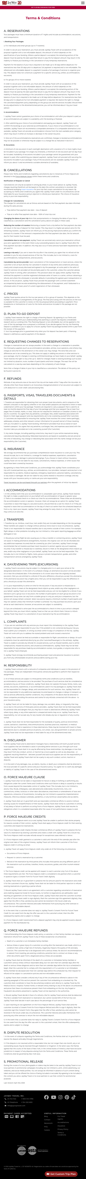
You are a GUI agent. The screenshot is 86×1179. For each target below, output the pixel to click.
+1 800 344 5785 (27, 1099)
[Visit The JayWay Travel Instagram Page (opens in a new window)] (60, 1097)
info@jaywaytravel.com (16, 1106)
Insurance (61, 1126)
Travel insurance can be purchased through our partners (25, 482)
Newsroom (48, 1123)
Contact (47, 1120)
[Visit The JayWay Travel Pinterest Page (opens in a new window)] (67, 1097)
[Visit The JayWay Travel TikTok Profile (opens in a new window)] (74, 1097)
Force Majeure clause (23, 176)
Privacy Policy (63, 1129)
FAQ (45, 1127)
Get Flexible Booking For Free (43, 7)
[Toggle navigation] (82, 3)
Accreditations (63, 1122)
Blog (46, 1116)
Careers (47, 1130)
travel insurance (28, 189)
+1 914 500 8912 (26, 1102)
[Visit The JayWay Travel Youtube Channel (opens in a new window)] (53, 1097)
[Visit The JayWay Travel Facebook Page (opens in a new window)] (46, 1097)
